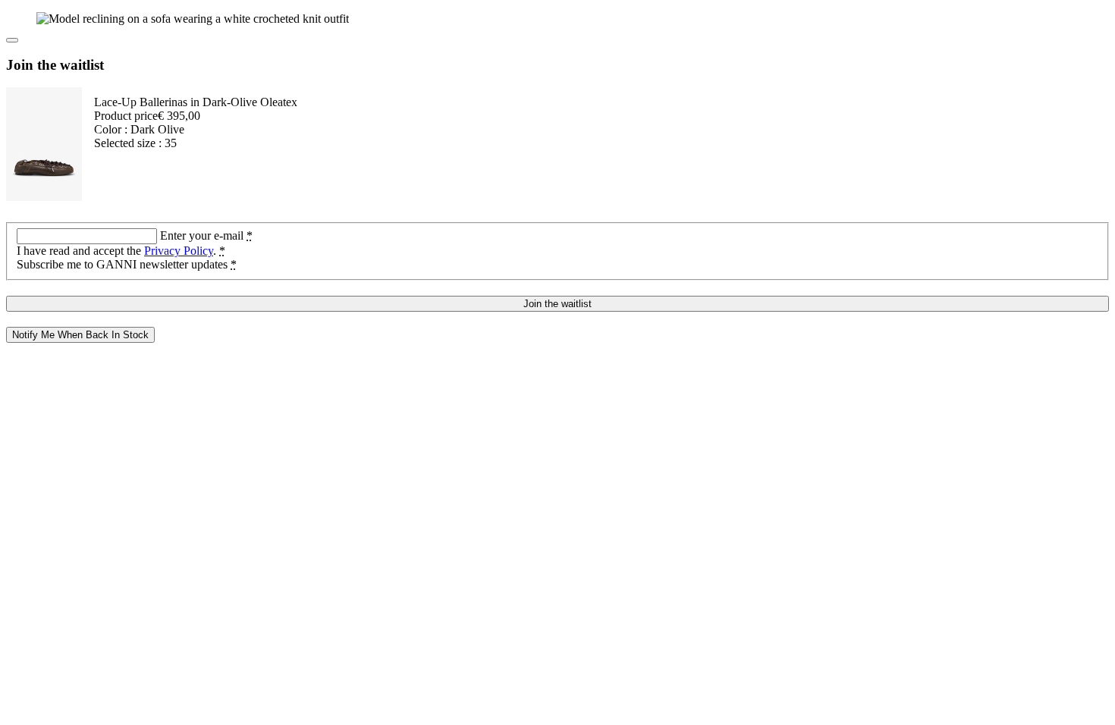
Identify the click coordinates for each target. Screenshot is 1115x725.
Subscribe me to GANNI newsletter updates (127, 264)
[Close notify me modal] (12, 40)
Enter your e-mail (206, 235)
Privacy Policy (178, 250)
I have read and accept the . (121, 250)
